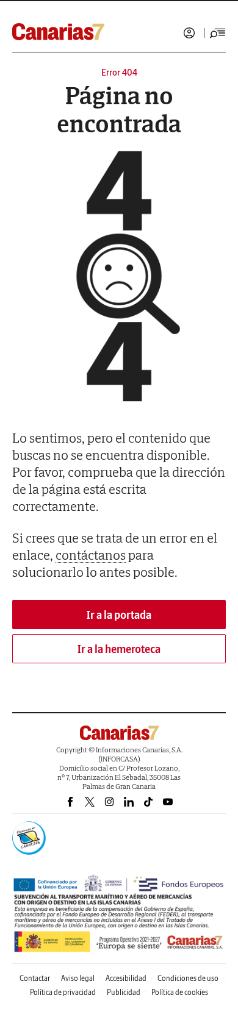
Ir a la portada (119, 615)
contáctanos (91, 554)
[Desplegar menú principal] (218, 33)
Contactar (35, 978)
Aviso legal (78, 978)
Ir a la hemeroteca (119, 649)
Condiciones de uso (187, 978)
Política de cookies (179, 992)
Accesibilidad (126, 978)
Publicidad (123, 992)
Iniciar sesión (189, 33)
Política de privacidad (63, 992)
